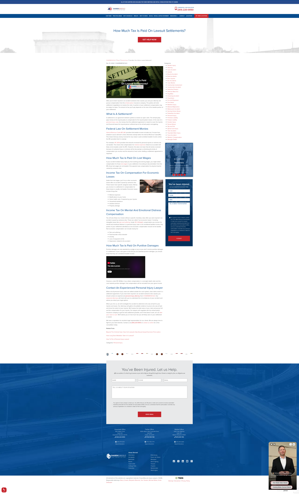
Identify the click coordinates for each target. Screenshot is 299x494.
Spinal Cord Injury (172, 129)
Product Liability (172, 120)
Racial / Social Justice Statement (159, 16)
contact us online (148, 323)
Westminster (154, 468)
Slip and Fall (171, 126)
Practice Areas (117, 16)
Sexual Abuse (171, 124)
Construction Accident (174, 87)
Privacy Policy (186, 481)
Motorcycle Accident (173, 109)
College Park (132, 466)
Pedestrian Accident (173, 113)
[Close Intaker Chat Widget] (294, 444)
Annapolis (131, 457)
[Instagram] (192, 461)
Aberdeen (131, 455)
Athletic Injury (171, 65)
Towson (153, 464)
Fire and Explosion (173, 100)
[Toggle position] (290, 444)
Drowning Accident (173, 96)
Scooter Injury (171, 122)
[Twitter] (178, 461)
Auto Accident (171, 70)
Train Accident (171, 131)
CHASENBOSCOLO (149, 296)
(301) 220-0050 (185, 9)
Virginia (153, 466)
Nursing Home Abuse (173, 111)
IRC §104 (117, 143)
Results (136, 16)
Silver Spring (154, 462)
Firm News (170, 102)
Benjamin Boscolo (134, 480)
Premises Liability (172, 118)
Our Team (108, 16)
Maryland (153, 459)
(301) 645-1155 (180, 437)
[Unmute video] (271, 444)
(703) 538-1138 (150, 437)
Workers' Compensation (174, 137)
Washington (154, 470)
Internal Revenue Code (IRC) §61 (116, 132)
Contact (182, 16)
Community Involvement (174, 85)
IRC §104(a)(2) (139, 222)
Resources (173, 16)
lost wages (124, 164)
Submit (179, 238)
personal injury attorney (132, 296)
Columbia (131, 468)
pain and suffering (124, 222)
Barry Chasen (124, 480)
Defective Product (172, 89)
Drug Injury (170, 98)
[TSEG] (179, 478)
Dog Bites (170, 94)
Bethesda (131, 459)
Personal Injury (118, 343)
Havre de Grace (155, 457)
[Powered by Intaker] (285, 490)
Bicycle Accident (172, 74)
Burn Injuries (171, 78)
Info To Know (144, 16)
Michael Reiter (153, 480)
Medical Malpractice (173, 107)
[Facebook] (174, 461)
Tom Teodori (144, 480)
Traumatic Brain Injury (173, 133)
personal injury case (112, 122)
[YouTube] (187, 461)
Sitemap (170, 481)
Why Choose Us (127, 16)
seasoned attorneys (112, 298)
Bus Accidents (171, 81)
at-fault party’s (129, 103)
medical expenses (139, 145)
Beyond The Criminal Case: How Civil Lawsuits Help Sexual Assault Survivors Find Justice (133, 332)
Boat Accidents (172, 76)
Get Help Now (149, 39)
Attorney (170, 68)
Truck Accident (171, 135)
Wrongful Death (172, 139)
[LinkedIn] (183, 461)
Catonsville (131, 464)
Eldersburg (154, 455)
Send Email (150, 414)
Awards (169, 72)
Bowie (130, 462)
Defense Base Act (172, 92)
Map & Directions (119, 444)
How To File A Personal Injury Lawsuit (117, 339)
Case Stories (171, 83)
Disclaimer (177, 481)
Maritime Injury (171, 105)
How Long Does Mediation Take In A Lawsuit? (120, 336)
